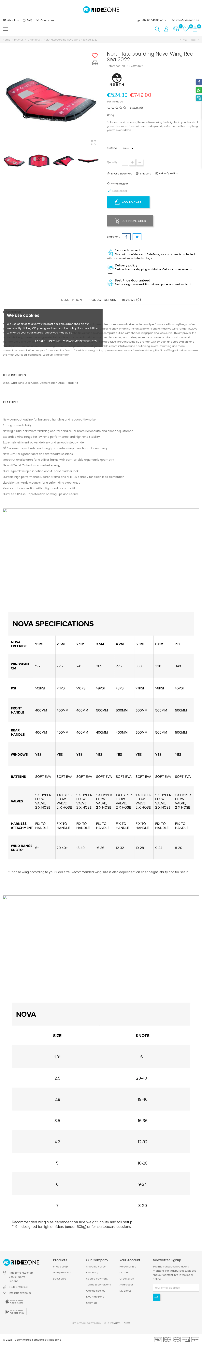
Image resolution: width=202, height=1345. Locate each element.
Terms (126, 1323)
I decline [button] (54, 341)
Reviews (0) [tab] (131, 300)
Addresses (127, 1284)
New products (62, 1272)
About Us (13, 20)
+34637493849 (18, 1287)
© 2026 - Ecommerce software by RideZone (32, 1340)
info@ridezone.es (187, 20)
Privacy (115, 1323)
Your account (130, 1260)
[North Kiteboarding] (117, 79)
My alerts (125, 1291)
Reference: (114, 66)
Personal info (128, 1266)
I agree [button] (40, 341)
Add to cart (131, 202)
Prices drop (60, 1266)
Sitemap (91, 1303)
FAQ (29, 20)
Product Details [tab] (102, 300)
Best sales (59, 1279)
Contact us (47, 20)
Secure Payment (97, 1279)
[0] (176, 29)
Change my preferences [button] (80, 341)
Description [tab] (71, 300)
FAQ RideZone (95, 1297)
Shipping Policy (96, 1266)
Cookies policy (95, 1291)
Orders (124, 1272)
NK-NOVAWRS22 (132, 66)
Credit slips (127, 1279)
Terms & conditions (98, 1284)
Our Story (92, 1272)
